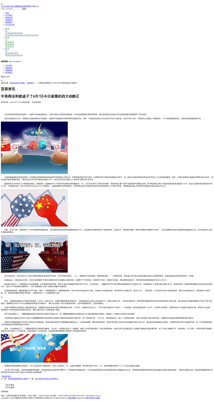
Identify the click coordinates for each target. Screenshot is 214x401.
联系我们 (28, 6)
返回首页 (21, 6)
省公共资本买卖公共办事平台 (46, 379)
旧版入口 (35, 6)
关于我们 (8, 15)
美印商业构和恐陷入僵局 (18, 379)
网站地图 (71, 398)
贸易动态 (8, 18)
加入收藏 (14, 6)
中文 (2, 6)
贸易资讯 (8, 20)
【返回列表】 (6, 376)
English (7, 6)
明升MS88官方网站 (17, 83)
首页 (7, 13)
